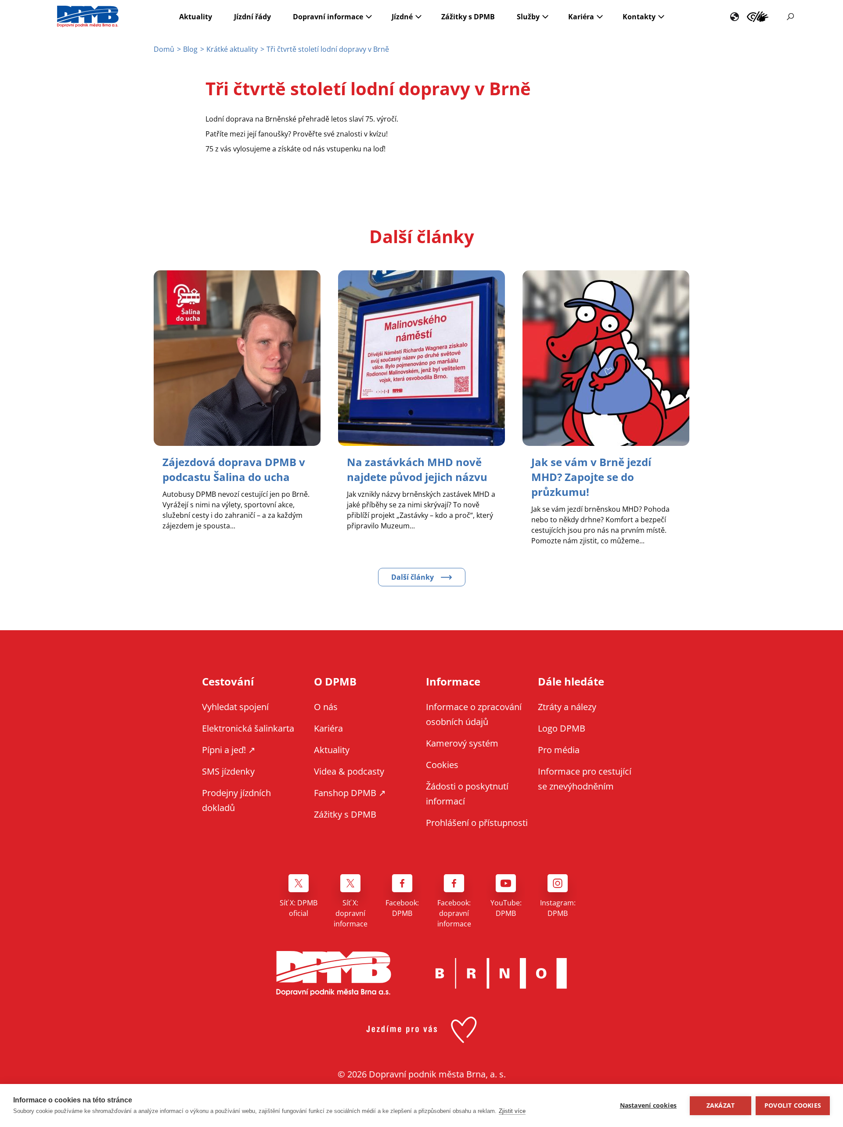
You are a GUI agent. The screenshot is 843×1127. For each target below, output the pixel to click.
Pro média (559, 750)
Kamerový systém (462, 743)
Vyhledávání (790, 16)
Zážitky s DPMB (468, 17)
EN (734, 16)
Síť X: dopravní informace (350, 913)
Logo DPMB (561, 728)
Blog (190, 49)
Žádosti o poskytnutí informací (467, 793)
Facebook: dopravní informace (454, 913)
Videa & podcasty (349, 771)
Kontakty (639, 17)
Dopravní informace (328, 17)
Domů (164, 49)
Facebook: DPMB (402, 908)
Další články (412, 577)
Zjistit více (512, 1111)
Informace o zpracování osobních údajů (474, 714)
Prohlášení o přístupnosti (477, 823)
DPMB (333, 973)
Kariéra (581, 17)
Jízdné (402, 17)
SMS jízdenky (228, 771)
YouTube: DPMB (506, 908)
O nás (326, 707)
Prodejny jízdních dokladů (236, 800)
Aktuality (195, 17)
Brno (501, 973)
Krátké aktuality (232, 49)
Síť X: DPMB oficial (298, 908)
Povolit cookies (792, 1105)
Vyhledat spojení (235, 707)
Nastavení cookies (648, 1105)
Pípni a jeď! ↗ (229, 750)
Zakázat (720, 1105)
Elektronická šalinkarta (248, 728)
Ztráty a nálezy (567, 707)
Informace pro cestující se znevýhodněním (757, 16)
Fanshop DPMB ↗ (350, 793)
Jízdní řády (252, 17)
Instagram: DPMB (558, 908)
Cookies (442, 765)
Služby (528, 17)
